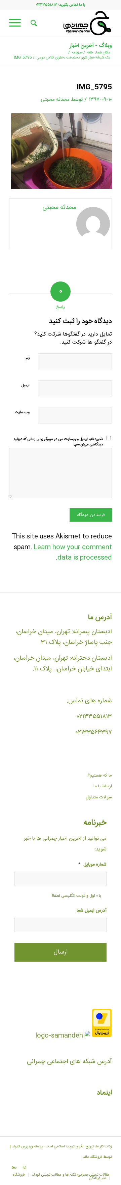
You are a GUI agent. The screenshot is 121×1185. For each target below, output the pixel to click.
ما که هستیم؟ (100, 775)
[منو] (17, 23)
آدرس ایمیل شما (92, 911)
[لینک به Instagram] (24, 1168)
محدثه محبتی (55, 99)
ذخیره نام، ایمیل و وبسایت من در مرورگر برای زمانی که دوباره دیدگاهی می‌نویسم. (58, 442)
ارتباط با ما (102, 786)
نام (28, 359)
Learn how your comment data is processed (73, 552)
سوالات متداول (99, 797)
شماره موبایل (92, 865)
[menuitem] (32, 23)
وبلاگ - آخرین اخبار (91, 45)
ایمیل (26, 386)
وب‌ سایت (22, 412)
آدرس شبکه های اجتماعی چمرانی (69, 1061)
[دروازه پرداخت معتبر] (102, 1035)
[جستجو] (32, 23)
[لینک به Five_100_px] (14, 1168)
